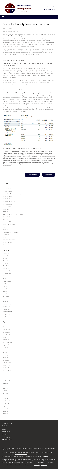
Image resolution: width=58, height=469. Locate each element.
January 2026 (6, 271)
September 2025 (7, 281)
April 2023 (5, 355)
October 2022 (6, 368)
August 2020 (6, 380)
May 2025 (5, 291)
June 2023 (5, 350)
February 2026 (6, 268)
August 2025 (6, 283)
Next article (48, 174)
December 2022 (7, 362)
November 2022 (7, 365)
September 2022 (7, 370)
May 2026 (5, 260)
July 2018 (5, 406)
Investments (6, 209)
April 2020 (5, 390)
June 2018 (5, 408)
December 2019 (7, 396)
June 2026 (5, 258)
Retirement (6, 234)
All (3, 186)
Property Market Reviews (9, 227)
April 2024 (5, 324)
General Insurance (7, 204)
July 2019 (5, 398)
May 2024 (5, 322)
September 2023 (7, 342)
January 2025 (6, 301)
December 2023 (7, 334)
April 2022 (5, 375)
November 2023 (7, 337)
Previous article (32, 174)
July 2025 (5, 286)
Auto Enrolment (7, 189)
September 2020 (7, 378)
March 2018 (6, 413)
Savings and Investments (9, 239)
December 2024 (7, 304)
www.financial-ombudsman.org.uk (26, 462)
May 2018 (5, 411)
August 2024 (6, 314)
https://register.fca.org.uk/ (21, 454)
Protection (5, 229)
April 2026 (5, 263)
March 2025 (6, 296)
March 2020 (6, 393)
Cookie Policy (37, 465)
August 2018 (6, 403)
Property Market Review (9, 224)
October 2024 (6, 309)
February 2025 (6, 299)
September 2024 (7, 311)
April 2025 (5, 294)
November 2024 (7, 306)
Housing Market (7, 206)
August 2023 (6, 345)
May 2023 (5, 352)
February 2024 (6, 329)
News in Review (7, 217)
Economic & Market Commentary (12, 194)
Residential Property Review (10, 232)
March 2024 (6, 327)
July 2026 (5, 255)
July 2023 (5, 347)
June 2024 (5, 319)
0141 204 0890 (7, 437)
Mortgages (6, 211)
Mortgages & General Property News (13, 214)
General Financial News (9, 201)
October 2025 (6, 278)
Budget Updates (7, 191)
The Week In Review (8, 242)
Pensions (5, 219)
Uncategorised (7, 245)
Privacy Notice (44, 465)
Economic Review (7, 196)
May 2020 (5, 388)
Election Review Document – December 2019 (15, 199)
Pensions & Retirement (9, 222)
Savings (5, 237)
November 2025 (7, 276)
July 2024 (5, 317)
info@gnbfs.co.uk (8, 439)
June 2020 (5, 385)
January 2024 (6, 332)
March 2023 (6, 357)
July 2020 (5, 383)
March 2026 (6, 266)
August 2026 (6, 253)
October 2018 (6, 401)
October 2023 (6, 339)
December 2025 (7, 273)
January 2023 (6, 360)
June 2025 (5, 288)
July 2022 (5, 373)
